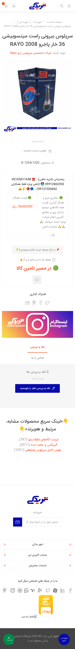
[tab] (37, 347)
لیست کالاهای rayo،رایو (43, 439)
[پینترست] (5, 590)
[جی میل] (40, 590)
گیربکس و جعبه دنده (44, 445)
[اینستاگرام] (13, 590)
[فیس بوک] (70, 590)
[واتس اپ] (26, 590)
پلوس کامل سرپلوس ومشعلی (43, 450)
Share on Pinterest (34, 303)
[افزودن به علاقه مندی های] (37, 279)
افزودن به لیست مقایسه (35, 151)
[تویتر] (48, 590)
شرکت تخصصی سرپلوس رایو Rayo (30, 53)
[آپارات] (55, 590)
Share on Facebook (41, 303)
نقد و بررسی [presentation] (37, 347)
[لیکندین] (62, 590)
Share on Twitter (47, 303)
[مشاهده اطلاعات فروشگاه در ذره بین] (29, 617)
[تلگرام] (20, 590)
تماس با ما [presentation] (37, 358)
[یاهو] (32, 590)
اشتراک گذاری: (37, 294)
